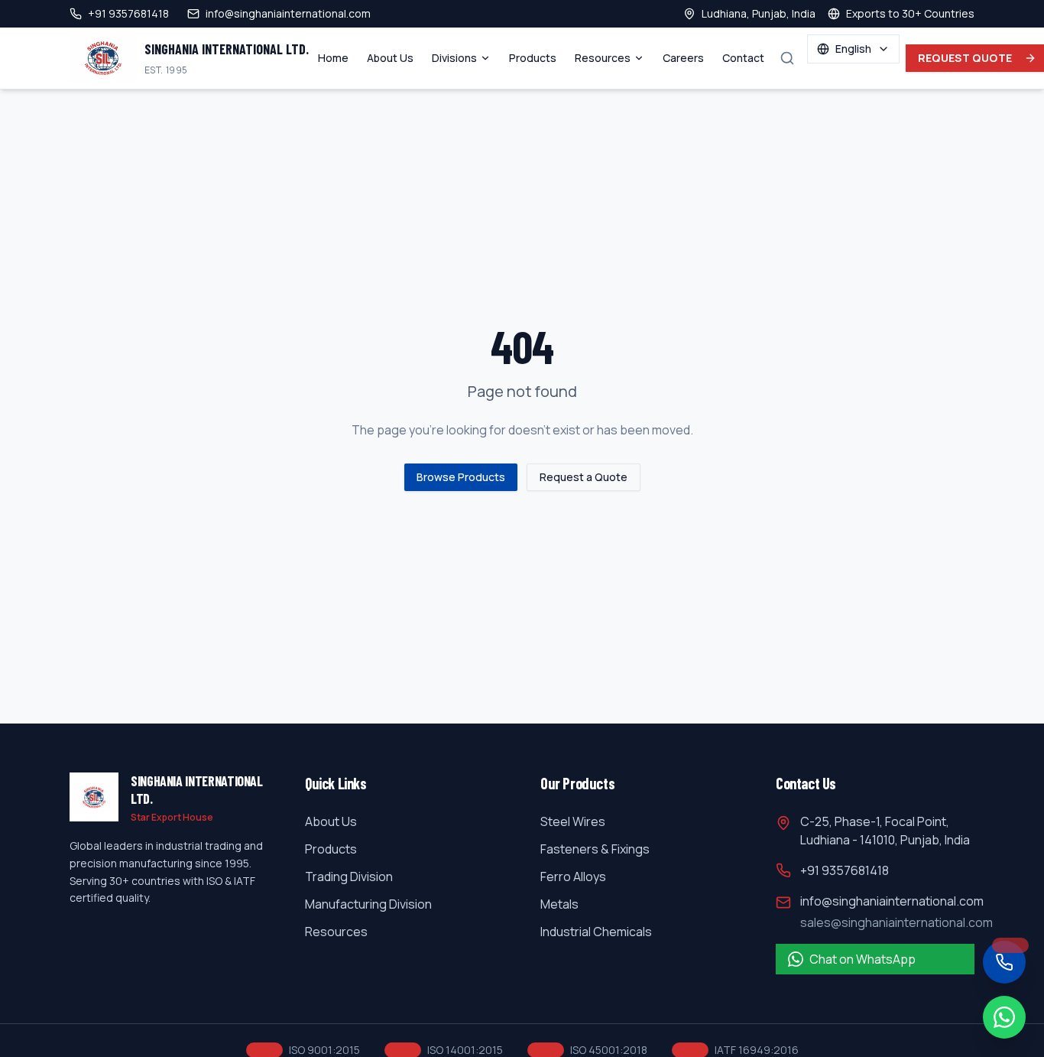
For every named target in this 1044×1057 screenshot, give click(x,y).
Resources (603, 57)
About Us (390, 57)
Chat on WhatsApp (862, 959)
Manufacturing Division (368, 904)
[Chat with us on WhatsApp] (1004, 1017)
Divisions (454, 57)
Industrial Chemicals (596, 931)
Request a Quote (583, 477)
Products (532, 57)
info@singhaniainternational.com (892, 901)
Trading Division (349, 876)
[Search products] (787, 58)
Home (333, 57)
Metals (559, 904)
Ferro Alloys (573, 876)
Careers (683, 57)
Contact (743, 57)
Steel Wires (572, 821)
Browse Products (461, 477)
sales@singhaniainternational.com (896, 922)
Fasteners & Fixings (595, 849)
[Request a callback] (1004, 962)
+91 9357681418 (844, 870)
